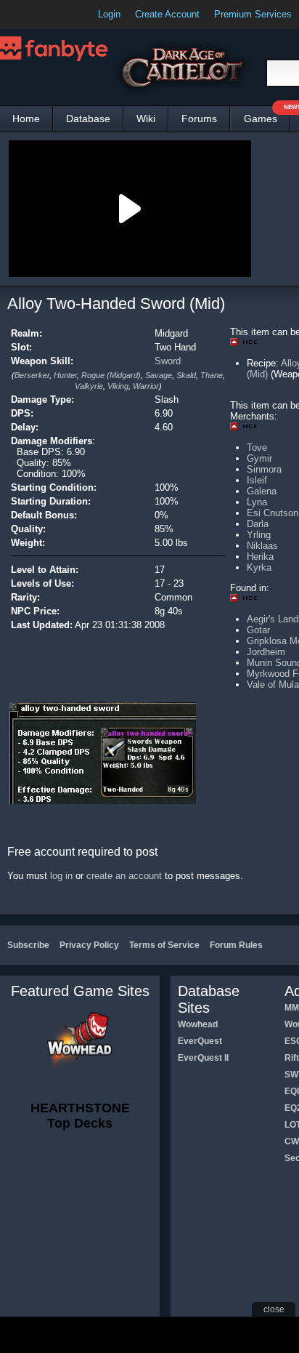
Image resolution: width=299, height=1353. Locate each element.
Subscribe (28, 945)
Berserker (32, 375)
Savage (158, 375)
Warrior (146, 386)
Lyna (257, 502)
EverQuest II (203, 1058)
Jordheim (266, 651)
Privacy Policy (89, 945)
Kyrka (259, 567)
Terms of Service (164, 945)
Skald (186, 375)
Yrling (259, 534)
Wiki (145, 118)
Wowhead (198, 1024)
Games (267, 115)
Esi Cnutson (272, 512)
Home (26, 118)
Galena (262, 491)
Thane (211, 375)
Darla (258, 523)
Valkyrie (89, 386)
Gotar (258, 630)
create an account (124, 875)
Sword (168, 361)
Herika (260, 556)
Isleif (257, 480)
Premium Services (253, 14)
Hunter (65, 375)
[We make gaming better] (46, 14)
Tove (257, 447)
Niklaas (262, 545)
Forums (199, 118)
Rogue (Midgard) (111, 375)
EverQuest (200, 1041)
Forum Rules (236, 945)
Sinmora (264, 469)
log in (61, 875)
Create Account (167, 14)
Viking (117, 386)
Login (109, 14)
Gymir (259, 458)
